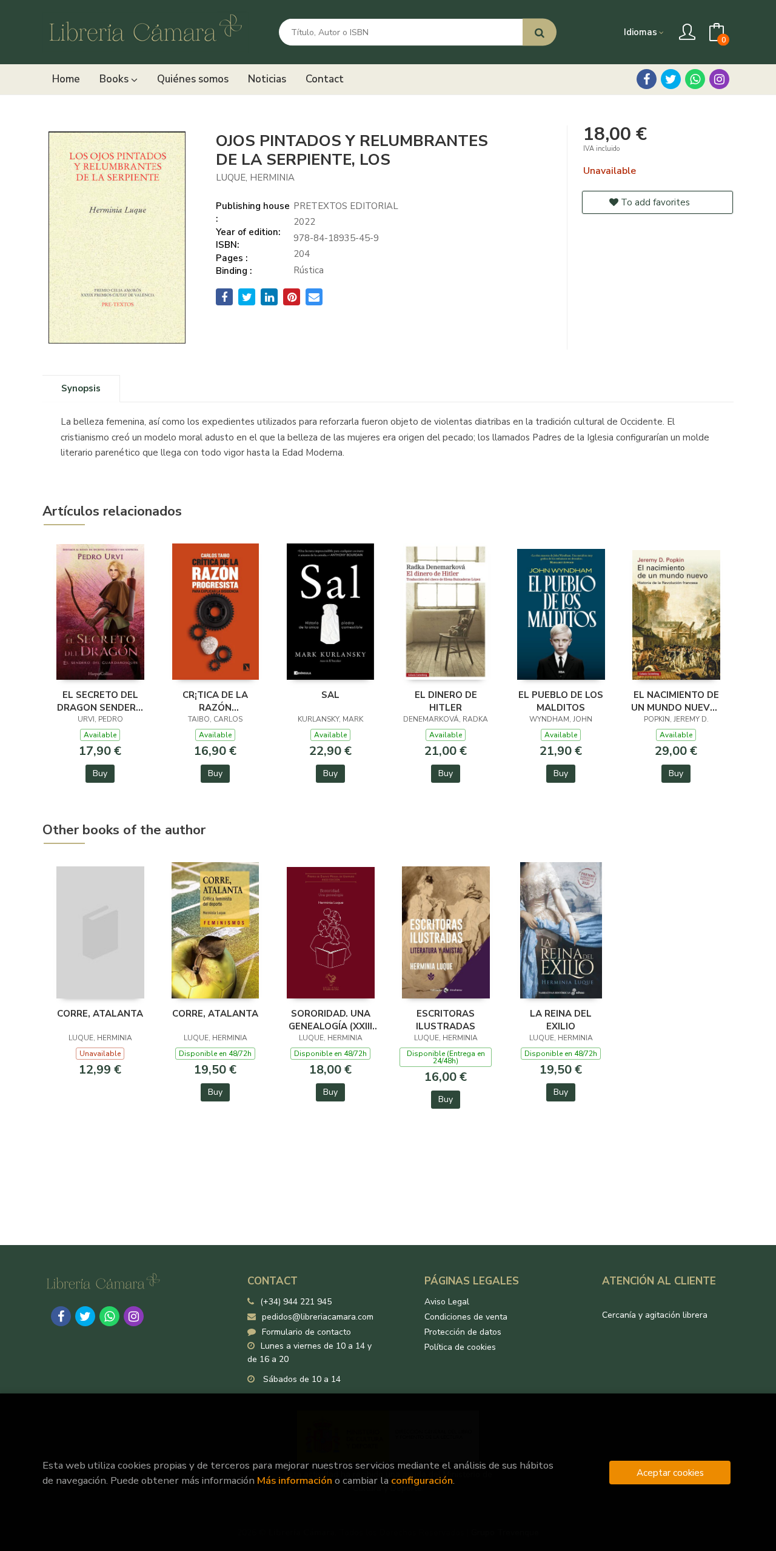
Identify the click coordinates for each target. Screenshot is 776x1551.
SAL (330, 695)
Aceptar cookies (670, 1472)
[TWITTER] (671, 79)
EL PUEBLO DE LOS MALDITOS (560, 701)
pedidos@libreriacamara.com (317, 1317)
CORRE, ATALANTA (100, 1014)
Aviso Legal (446, 1301)
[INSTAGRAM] (719, 79)
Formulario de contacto (306, 1332)
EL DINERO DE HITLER (446, 701)
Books (115, 79)
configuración (422, 1480)
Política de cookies (460, 1347)
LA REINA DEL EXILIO (561, 1020)
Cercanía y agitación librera (654, 1315)
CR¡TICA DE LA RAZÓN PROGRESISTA (215, 701)
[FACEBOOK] (647, 79)
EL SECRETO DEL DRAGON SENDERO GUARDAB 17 (100, 701)
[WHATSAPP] (695, 79)
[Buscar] (540, 32)
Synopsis (81, 388)
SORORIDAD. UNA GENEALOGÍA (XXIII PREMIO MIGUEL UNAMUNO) (330, 1020)
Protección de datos (462, 1332)
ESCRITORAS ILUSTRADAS (445, 1020)
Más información (294, 1480)
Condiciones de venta (465, 1317)
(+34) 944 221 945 (296, 1301)
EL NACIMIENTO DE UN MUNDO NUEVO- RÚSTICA (676, 701)
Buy (100, 773)
